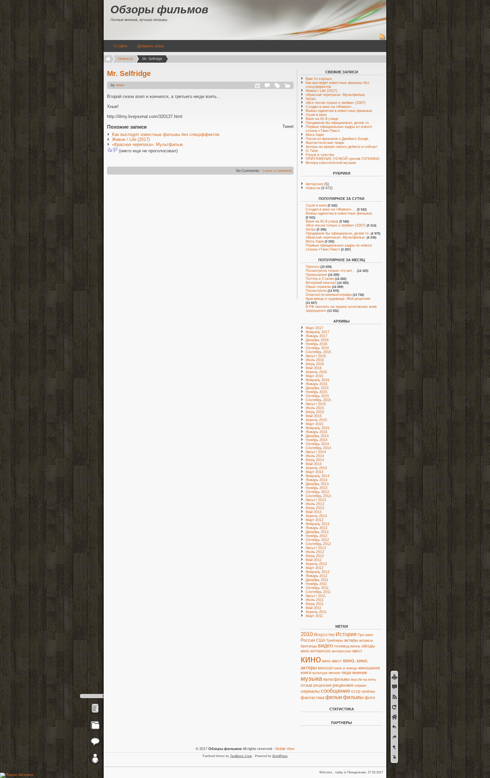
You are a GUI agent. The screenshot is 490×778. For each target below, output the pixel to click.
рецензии (322, 685)
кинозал (325, 668)
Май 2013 (314, 512)
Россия (308, 640)
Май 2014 (314, 464)
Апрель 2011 (316, 612)
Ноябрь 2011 (316, 584)
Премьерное (316, 275)
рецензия (343, 685)
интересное (341, 651)
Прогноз (312, 267)
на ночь (369, 679)
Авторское (314, 184)
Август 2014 (316, 452)
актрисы (366, 640)
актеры (351, 640)
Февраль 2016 (317, 380)
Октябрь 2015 (317, 396)
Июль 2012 (315, 552)
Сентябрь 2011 (318, 592)
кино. (349, 660)
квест (357, 651)
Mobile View (284, 749)
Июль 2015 (315, 408)
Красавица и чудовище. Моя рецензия (338, 299)
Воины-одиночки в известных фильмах (339, 111)
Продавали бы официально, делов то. (338, 123)
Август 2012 (316, 548)
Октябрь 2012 (317, 540)
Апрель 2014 (316, 468)
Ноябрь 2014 (316, 440)
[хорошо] (109, 149)
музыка (311, 678)
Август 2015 (316, 404)
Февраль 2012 (317, 572)
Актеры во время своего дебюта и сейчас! (341, 147)
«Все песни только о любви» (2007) (336, 103)
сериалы (310, 691)
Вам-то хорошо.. (320, 79)
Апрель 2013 (316, 516)
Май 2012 (314, 560)
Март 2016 (314, 376)
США (320, 640)
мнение (359, 672)
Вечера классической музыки (331, 163)
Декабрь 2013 (317, 484)
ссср (355, 691)
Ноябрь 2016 (316, 344)
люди (346, 672)
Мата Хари (315, 135)
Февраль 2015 (317, 428)
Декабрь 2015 (317, 388)
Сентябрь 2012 (318, 544)
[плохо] (115, 149)
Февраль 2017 (317, 332)
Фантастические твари (325, 143)
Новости (125, 59)
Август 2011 (316, 596)
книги (306, 672)
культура (319, 673)
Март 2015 (314, 424)
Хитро (311, 99)
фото (370, 697)
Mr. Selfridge (129, 73)
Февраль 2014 (317, 476)
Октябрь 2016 (317, 348)
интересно (320, 651)
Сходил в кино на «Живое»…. (331, 107)
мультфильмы (336, 679)
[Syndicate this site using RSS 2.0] (382, 39)
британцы (309, 646)
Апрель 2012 (316, 564)
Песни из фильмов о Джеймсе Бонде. (337, 139)
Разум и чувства (320, 155)
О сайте (120, 46)
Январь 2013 (316, 528)
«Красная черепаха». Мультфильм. (148, 144)
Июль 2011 (315, 600)
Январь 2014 (316, 480)
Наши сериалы (318, 287)
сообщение (335, 691)
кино (311, 658)
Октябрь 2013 (317, 492)
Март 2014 (314, 472)
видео (325, 645)
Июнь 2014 (315, 460)
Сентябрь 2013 (318, 496)
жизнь (355, 646)
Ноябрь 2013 (316, 488)
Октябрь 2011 (317, 588)
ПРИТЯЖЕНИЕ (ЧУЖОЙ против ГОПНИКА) (343, 159)
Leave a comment (277, 171)
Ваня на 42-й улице (322, 119)
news (120, 85)
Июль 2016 (315, 360)
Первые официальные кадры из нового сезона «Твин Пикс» (339, 129)
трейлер (368, 691)
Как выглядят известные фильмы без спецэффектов (165, 134)
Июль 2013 (315, 504)
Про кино (365, 635)
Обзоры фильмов (159, 9)
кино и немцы (345, 668)
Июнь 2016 (315, 364)
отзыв (306, 685)
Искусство (324, 634)
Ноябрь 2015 (316, 392)
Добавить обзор (150, 46)
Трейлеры (334, 640)
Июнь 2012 (315, 556)
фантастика (312, 697)
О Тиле (312, 151)
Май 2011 (313, 608)
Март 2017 (314, 328)
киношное (369, 667)
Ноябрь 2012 (316, 536)
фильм (333, 697)
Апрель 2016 (316, 372)
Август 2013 (316, 500)
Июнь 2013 (315, 508)
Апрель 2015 (316, 420)
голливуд (341, 646)
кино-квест (332, 661)
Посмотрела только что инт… (331, 271)
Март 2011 (314, 616)
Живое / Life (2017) (131, 139)
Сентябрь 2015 (318, 400)
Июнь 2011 (315, 604)
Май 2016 (314, 368)
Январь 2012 (316, 576)
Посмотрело (316, 291)
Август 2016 (316, 356)
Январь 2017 (316, 336)
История (346, 634)
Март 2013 (314, 520)
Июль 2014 (315, 456)
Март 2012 (314, 568)
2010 (307, 634)
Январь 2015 (316, 432)
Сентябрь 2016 (318, 352)
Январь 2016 (316, 384)
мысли (356, 679)
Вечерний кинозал (321, 283)
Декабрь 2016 (317, 340)
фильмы (353, 697)
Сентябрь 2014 (318, 448)
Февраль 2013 (317, 524)
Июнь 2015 (315, 412)
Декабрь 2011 (317, 580)
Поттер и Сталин (320, 279)
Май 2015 (314, 416)
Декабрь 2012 (317, 532)
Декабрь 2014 (317, 436)
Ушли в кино (316, 115)
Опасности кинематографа (329, 295)
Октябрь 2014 (317, 444)
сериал (360, 685)
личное (334, 673)
